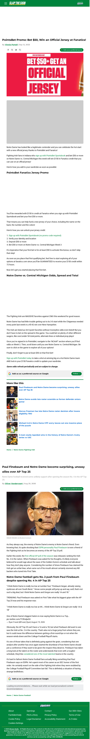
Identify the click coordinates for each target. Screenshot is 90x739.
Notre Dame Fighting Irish (24, 450)
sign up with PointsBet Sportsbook (50, 155)
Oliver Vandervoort (14, 484)
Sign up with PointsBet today (19, 358)
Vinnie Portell (11, 45)
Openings (31, 711)
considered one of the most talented (39, 654)
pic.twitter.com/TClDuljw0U (19, 619)
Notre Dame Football (22, 695)
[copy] (20, 49)
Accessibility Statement (55, 719)
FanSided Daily (14, 715)
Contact (48, 711)
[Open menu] (5, 3)
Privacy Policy (51, 715)
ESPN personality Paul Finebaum (53, 547)
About (11, 711)
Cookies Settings (15, 723)
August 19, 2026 (38, 622)
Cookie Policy (14, 719)
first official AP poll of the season (39, 556)
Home (9, 450)
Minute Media (14, 729)
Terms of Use (74, 715)
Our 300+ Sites (75, 711)
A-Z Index (73, 719)
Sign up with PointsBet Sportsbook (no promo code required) (35, 235)
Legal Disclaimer (34, 719)
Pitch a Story (32, 715)
